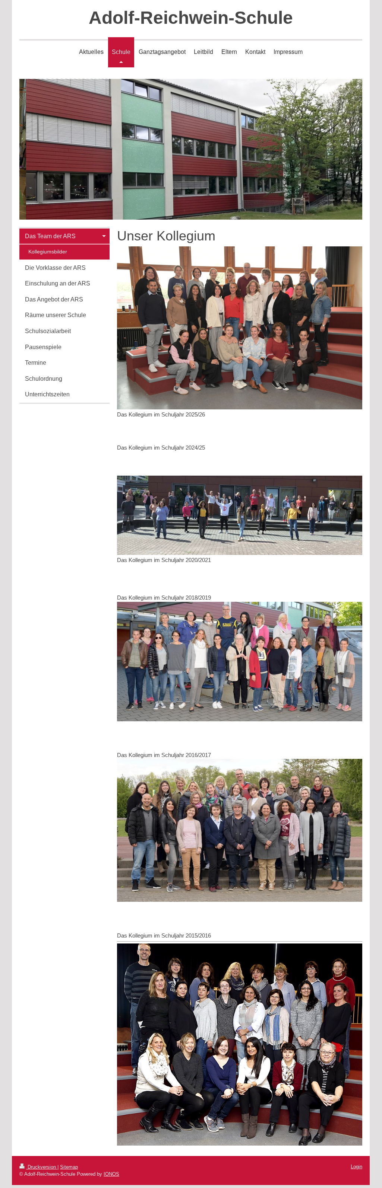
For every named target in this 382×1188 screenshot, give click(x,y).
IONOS (111, 1174)
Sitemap (69, 1167)
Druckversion (41, 1167)
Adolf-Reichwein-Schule (191, 18)
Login (356, 1166)
